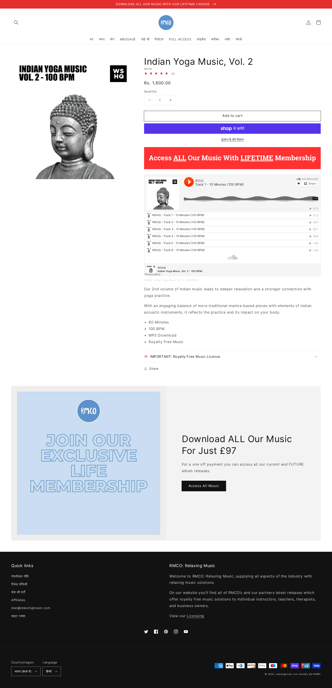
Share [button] (154, 368)
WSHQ (148, 280)
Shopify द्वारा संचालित (310, 674)
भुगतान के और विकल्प (232, 139)
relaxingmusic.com (287, 674)
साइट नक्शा (18, 616)
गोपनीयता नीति (20, 576)
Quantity (150, 91)
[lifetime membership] (232, 168)
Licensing (195, 616)
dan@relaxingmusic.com (30, 608)
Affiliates (18, 600)
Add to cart (232, 115)
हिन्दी (48, 671)
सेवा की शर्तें (18, 592)
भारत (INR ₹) (23, 671)
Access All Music (204, 486)
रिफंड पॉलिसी (19, 584)
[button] (16, 23)
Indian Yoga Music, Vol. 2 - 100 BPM (175, 280)
